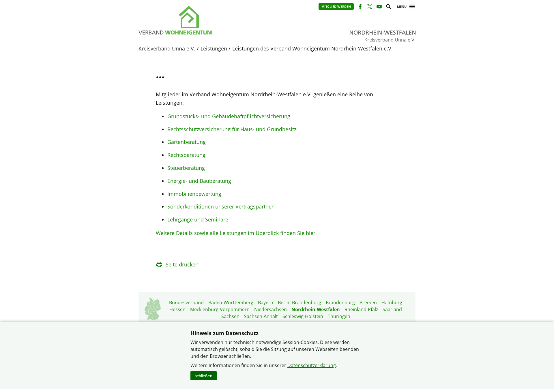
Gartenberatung (186, 141)
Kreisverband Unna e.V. (166, 48)
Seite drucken (182, 264)
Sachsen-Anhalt (261, 316)
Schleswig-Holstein (302, 316)
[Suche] (388, 7)
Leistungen (214, 48)
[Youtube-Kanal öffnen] (378, 7)
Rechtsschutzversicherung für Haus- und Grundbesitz (231, 129)
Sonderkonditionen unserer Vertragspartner (220, 206)
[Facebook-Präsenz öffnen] (359, 7)
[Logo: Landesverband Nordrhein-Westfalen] (201, 20)
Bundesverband (186, 302)
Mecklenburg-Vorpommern (220, 309)
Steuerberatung (186, 167)
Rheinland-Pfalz (361, 309)
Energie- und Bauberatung (199, 180)
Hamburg (391, 302)
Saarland (392, 309)
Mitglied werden (336, 6)
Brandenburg (340, 302)
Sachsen (230, 316)
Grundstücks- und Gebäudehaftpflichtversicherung (228, 116)
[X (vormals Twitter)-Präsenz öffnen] (369, 7)
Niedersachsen (270, 309)
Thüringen (339, 316)
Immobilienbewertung (194, 193)
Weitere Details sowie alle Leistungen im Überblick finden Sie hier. (236, 233)
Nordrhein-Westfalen (315, 309)
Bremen (368, 302)
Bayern (265, 302)
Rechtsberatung (186, 154)
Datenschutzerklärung (311, 365)
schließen (203, 375)
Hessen (177, 309)
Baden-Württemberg (230, 302)
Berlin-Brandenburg (299, 302)
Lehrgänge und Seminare (197, 219)
